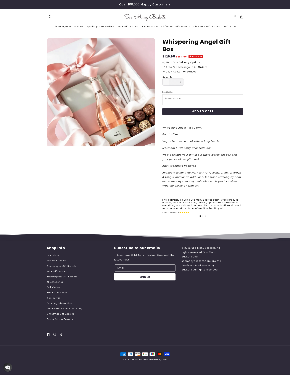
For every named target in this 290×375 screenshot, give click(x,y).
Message (167, 92)
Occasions (53, 255)
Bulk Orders (53, 287)
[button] (50, 16)
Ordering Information (59, 303)
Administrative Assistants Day (64, 308)
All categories (55, 281)
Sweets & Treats (56, 260)
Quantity (167, 77)
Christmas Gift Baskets (60, 313)
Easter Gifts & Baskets (60, 319)
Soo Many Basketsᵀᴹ (140, 360)
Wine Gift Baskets (57, 271)
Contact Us (53, 298)
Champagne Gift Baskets (62, 266)
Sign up (145, 276)
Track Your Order (57, 292)
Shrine (164, 360)
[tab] (200, 216)
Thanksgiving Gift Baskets (62, 276)
